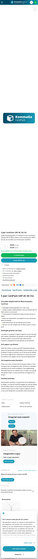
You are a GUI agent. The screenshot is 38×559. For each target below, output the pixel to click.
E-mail (12, 426)
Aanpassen (18, 554)
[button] (19, 491)
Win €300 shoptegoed (9, 280)
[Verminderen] (2, 246)
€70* (17, 273)
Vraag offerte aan (19, 260)
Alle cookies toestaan (19, 548)
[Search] (31, 2)
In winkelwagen (19, 255)
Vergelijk (6, 265)
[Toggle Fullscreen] (35, 9)
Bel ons (12, 421)
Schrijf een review (7, 479)
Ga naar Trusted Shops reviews (27, 470)
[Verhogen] (7, 246)
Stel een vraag (9, 461)
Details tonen (28, 543)
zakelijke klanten (20, 268)
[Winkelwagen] (35, 2)
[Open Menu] (2, 2)
